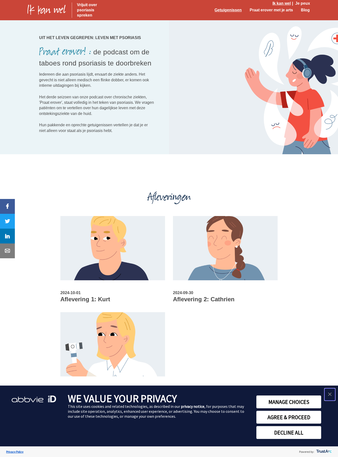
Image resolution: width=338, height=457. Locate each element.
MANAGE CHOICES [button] (288, 401)
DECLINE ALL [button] (288, 432)
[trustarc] (323, 452)
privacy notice (192, 406)
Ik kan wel (281, 3)
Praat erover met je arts (271, 10)
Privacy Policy (15, 452)
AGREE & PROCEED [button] (288, 417)
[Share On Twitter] (7, 221)
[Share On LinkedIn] (7, 236)
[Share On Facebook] (7, 206)
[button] (330, 394)
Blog (305, 10)
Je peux (302, 3)
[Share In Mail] (7, 250)
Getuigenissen (228, 10)
